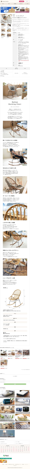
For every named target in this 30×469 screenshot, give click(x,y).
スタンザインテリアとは (4, 443)
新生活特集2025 (3, 441)
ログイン (23, 73)
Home (3, 3)
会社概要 (3, 464)
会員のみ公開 (16, 73)
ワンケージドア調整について (19, 443)
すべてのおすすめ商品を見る (26, 369)
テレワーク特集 (17, 441)
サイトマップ (26, 464)
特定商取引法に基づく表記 (11, 464)
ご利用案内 (15, 3)
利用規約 (23, 464)
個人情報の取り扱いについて (18, 464)
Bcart (21, 467)
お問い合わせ (21, 3)
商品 (8, 3)
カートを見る (27, 3)
